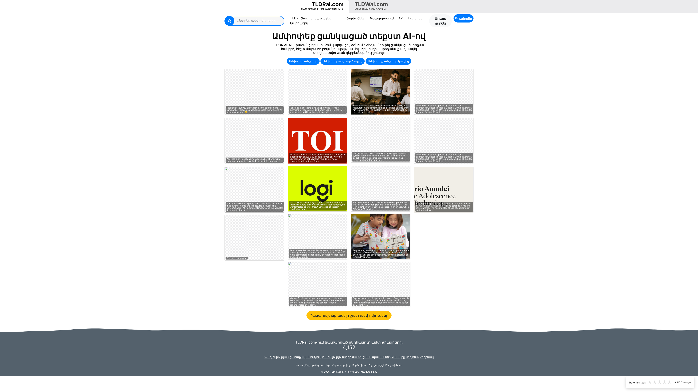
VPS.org (349, 371)
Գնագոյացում (382, 18)
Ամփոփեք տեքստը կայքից (388, 61)
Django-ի (390, 365)
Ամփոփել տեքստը (303, 61)
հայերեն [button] (415, 18)
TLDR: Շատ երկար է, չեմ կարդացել (310, 20)
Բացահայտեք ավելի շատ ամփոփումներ (349, 315)
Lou (375, 371)
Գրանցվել (463, 18)
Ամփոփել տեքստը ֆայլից (342, 61)
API (401, 18)
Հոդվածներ (355, 18)
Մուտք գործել (440, 21)
